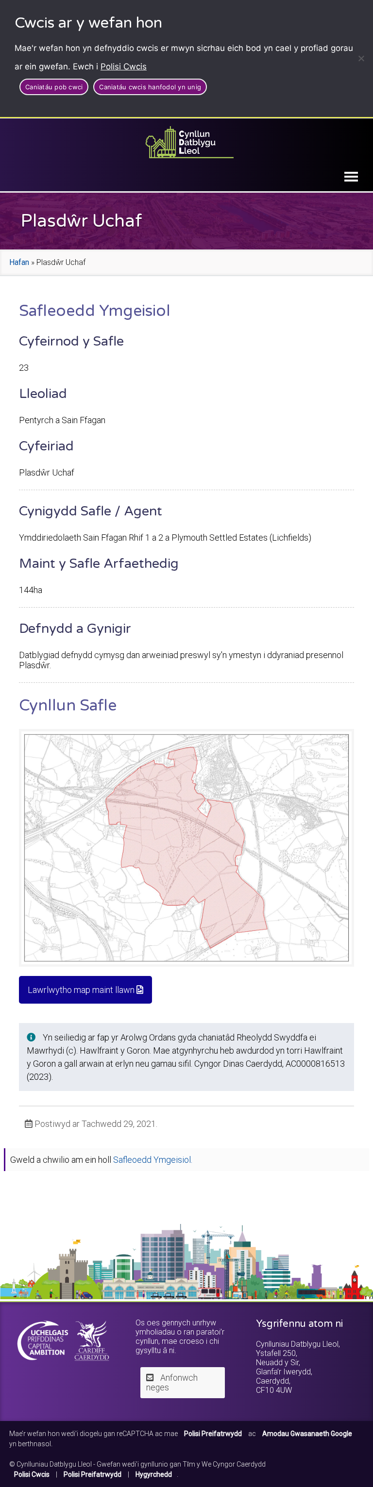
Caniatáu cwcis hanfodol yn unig (150, 87)
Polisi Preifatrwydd (92, 1474)
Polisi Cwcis (124, 66)
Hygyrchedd (154, 1474)
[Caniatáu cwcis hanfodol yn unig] (361, 58)
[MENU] (351, 176)
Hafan (19, 262)
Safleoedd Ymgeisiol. (152, 1160)
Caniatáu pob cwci (54, 87)
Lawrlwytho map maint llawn (82, 990)
